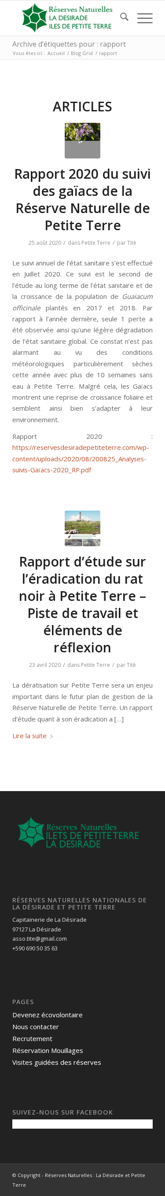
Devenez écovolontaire (47, 1014)
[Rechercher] (119, 18)
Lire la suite (29, 735)
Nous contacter (35, 1026)
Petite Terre (95, 243)
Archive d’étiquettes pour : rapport (69, 44)
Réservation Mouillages (47, 1050)
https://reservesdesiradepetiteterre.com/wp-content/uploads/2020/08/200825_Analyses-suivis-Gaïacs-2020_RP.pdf (80, 458)
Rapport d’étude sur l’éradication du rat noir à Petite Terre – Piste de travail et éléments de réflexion (82, 604)
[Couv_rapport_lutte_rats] (82, 528)
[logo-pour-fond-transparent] (68, 18)
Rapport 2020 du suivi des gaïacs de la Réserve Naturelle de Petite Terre (82, 199)
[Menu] (140, 18)
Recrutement (32, 1038)
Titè (131, 243)
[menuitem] (119, 18)
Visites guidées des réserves (56, 1062)
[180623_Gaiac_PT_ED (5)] (82, 140)
